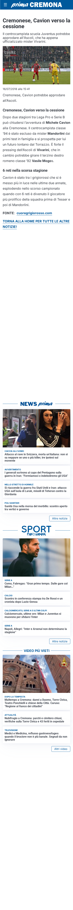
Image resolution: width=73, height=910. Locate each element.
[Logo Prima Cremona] (36, 5)
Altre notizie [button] (59, 518)
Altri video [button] (60, 749)
